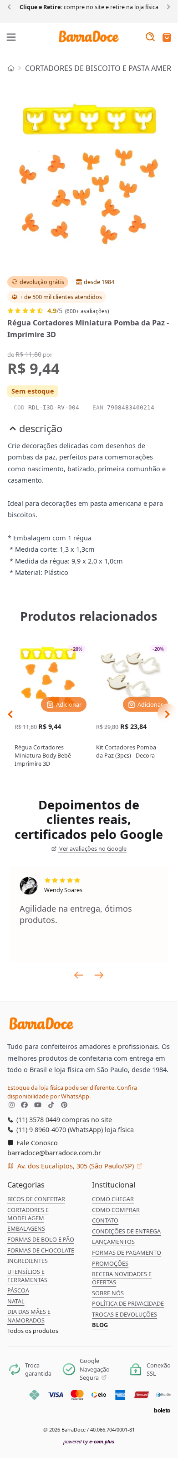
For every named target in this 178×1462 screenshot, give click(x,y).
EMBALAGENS (26, 1228)
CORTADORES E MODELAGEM (28, 1214)
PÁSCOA (18, 1290)
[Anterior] (10, 6)
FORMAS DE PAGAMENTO (126, 1252)
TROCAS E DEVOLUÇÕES (124, 1314)
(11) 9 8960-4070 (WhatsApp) (59, 1129)
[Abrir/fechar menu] (11, 38)
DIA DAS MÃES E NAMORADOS (29, 1315)
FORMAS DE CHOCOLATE (40, 1250)
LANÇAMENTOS (113, 1241)
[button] (167, 38)
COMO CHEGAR (113, 1199)
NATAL (16, 1301)
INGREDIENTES (27, 1261)
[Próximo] (167, 6)
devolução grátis (42, 282)
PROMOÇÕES (110, 1263)
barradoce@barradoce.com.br (54, 1152)
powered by (88, 1441)
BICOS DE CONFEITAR (36, 1199)
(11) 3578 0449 (37, 1119)
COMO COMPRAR (116, 1210)
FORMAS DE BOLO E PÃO (40, 1239)
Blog (100, 1325)
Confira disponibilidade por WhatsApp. (72, 1091)
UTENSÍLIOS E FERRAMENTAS (27, 1275)
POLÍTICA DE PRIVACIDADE (128, 1303)
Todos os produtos (32, 1331)
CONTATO (105, 1220)
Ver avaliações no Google (92, 848)
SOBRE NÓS (108, 1293)
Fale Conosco (36, 1142)
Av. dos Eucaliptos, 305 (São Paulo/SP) (75, 1165)
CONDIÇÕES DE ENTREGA (126, 1231)
